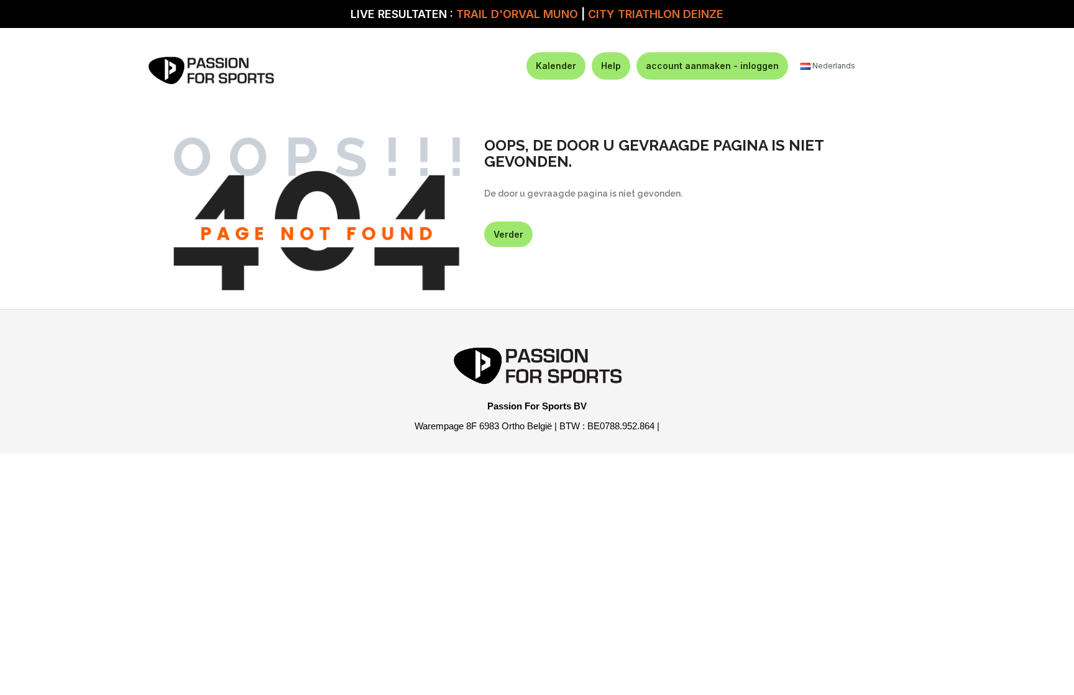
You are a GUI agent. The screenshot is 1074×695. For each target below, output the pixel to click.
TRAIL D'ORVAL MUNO (517, 14)
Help (611, 65)
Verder (508, 234)
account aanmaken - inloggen (712, 65)
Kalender (556, 65)
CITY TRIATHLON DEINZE (655, 14)
